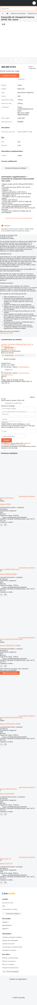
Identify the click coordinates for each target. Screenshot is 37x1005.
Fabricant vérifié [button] (8, 347)
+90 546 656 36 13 (23, 367)
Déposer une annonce (10, 673)
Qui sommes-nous (7, 902)
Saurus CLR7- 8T (6, 863)
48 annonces (11, 349)
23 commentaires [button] (19, 355)
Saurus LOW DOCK (7, 794)
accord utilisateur (20, 445)
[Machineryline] (7, 13)
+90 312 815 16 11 (23, 373)
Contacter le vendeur (9, 75)
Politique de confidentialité (10, 940)
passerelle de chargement (25, 92)
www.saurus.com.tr (7, 374)
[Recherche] (34, 9)
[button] (34, 3)
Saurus (19, 85)
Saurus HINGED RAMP (8, 574)
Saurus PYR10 (5, 504)
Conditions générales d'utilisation (12, 937)
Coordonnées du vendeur (10, 909)
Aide (3, 906)
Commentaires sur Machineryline (12, 947)
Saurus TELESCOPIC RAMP (10, 645)
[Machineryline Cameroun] (13, 3)
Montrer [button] (15, 367)
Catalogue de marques (9, 950)
